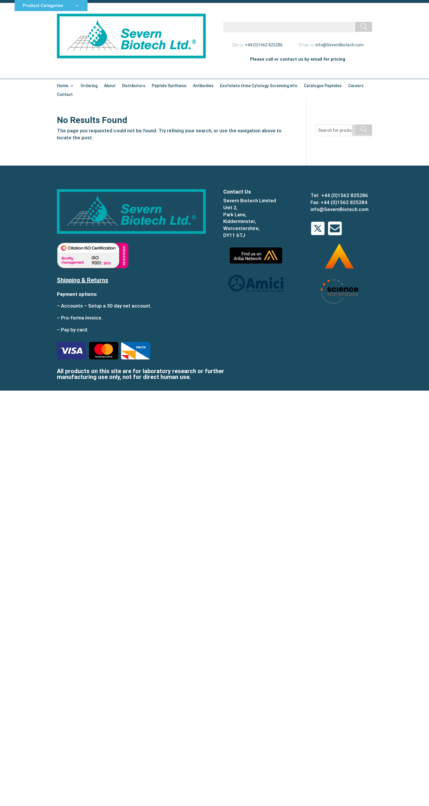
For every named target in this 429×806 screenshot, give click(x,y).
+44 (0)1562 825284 (344, 202)
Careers (356, 86)
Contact (65, 94)
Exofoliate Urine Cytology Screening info (258, 86)
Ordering (89, 86)
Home (62, 86)
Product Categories (43, 5)
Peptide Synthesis (169, 86)
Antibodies (203, 86)
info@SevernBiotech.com (339, 45)
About (110, 86)
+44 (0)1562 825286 (263, 45)
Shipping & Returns (82, 280)
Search (362, 130)
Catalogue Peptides (323, 86)
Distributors (133, 86)
